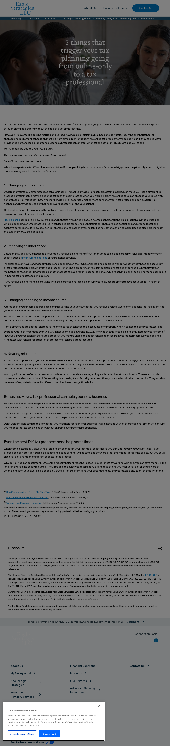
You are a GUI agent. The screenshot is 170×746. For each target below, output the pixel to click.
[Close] (99, 705)
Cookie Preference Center (22, 734)
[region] (54, 721)
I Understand (49, 734)
